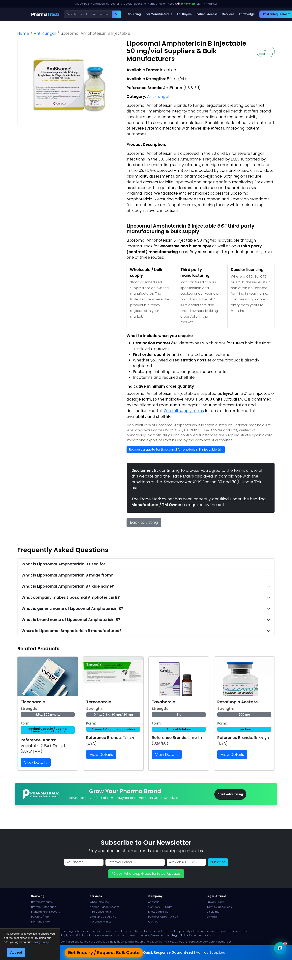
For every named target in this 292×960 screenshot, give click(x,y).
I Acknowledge (178, 510)
